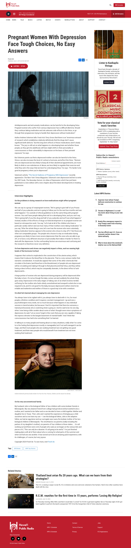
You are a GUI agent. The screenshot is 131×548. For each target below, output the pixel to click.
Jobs (99, 523)
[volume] (14, 14)
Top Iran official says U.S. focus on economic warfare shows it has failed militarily (110, 234)
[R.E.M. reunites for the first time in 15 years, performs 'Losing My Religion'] (21, 501)
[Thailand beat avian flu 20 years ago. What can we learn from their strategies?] (21, 481)
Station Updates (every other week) (108, 171)
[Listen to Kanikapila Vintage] (108, 44)
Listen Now (108, 82)
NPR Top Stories (30, 448)
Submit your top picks (109, 146)
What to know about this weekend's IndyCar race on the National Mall (110, 244)
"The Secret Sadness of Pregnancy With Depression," (48, 175)
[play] (8, 14)
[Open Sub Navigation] (18, 20)
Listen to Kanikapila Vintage (108, 64)
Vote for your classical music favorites (109, 124)
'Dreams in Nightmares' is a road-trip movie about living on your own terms (110, 213)
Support (100, 527)
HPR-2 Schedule (52, 531)
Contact (74, 523)
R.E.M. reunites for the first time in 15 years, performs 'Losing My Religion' (79, 495)
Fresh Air (51, 442)
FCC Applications (103, 531)
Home (8, 20)
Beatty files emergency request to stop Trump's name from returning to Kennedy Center (110, 223)
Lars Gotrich (39, 499)
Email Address (101, 163)
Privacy (74, 531)
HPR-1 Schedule (52, 527)
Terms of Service (77, 527)
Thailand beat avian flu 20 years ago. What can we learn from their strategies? (74, 477)
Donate (120, 5)
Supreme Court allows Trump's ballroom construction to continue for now (110, 202)
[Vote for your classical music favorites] (108, 104)
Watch (48, 20)
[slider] (17, 14)
